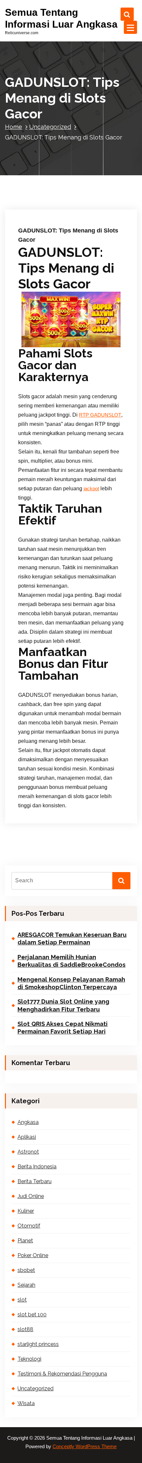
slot (22, 1300)
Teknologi (29, 1359)
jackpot (91, 488)
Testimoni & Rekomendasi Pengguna (62, 1374)
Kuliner (26, 1211)
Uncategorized (50, 126)
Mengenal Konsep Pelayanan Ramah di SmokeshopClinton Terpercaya (71, 983)
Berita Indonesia (37, 1166)
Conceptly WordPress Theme (85, 1446)
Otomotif (29, 1226)
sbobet (26, 1270)
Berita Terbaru (35, 1181)
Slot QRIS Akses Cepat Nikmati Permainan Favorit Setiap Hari (63, 1027)
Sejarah (26, 1285)
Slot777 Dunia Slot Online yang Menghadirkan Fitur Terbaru (63, 1005)
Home (13, 126)
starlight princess (38, 1344)
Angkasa (28, 1122)
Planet (25, 1240)
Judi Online (31, 1196)
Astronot (28, 1152)
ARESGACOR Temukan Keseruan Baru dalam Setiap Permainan (72, 938)
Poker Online (33, 1255)
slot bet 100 (32, 1314)
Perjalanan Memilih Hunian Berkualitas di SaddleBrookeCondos (71, 961)
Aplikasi (27, 1137)
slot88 (25, 1329)
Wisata (26, 1403)
